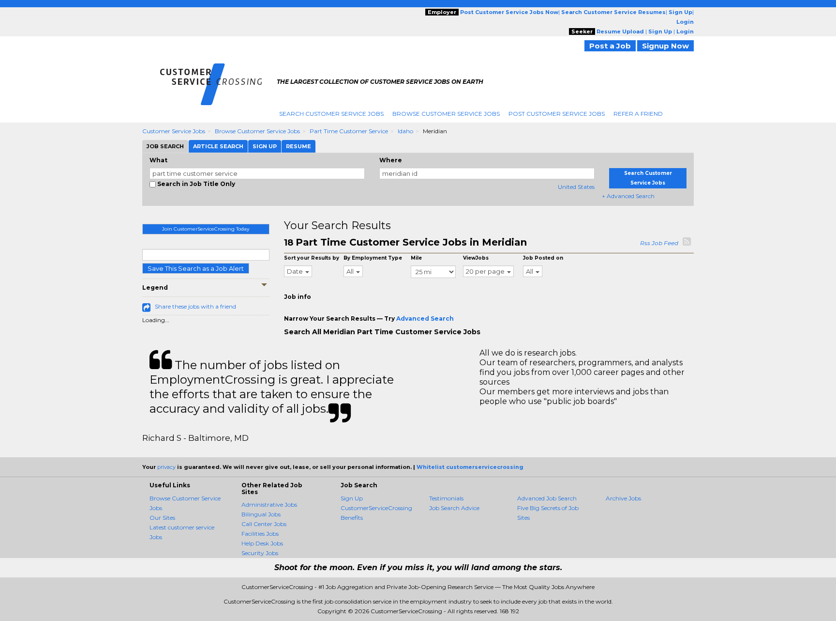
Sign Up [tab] (265, 146)
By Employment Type (372, 258)
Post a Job (610, 45)
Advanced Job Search (547, 498)
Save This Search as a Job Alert (196, 268)
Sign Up (352, 498)
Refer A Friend (638, 113)
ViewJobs (476, 258)
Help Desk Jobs (262, 543)
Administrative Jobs (269, 504)
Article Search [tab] (218, 146)
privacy (166, 467)
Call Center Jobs (263, 524)
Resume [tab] (298, 146)
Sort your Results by (311, 258)
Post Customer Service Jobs (556, 113)
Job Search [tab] (165, 146)
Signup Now (665, 45)
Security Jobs (259, 553)
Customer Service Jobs (173, 131)
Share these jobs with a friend (195, 306)
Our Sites (162, 517)
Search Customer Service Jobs (331, 113)
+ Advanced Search (628, 196)
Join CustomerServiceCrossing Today (205, 229)
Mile (416, 258)
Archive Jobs (623, 498)
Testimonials (446, 498)
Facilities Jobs (260, 533)
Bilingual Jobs (261, 514)
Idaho (405, 131)
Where (390, 160)
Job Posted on (543, 258)
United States (576, 186)
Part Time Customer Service (349, 131)
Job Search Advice (454, 508)
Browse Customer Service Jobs (446, 113)
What (158, 160)
